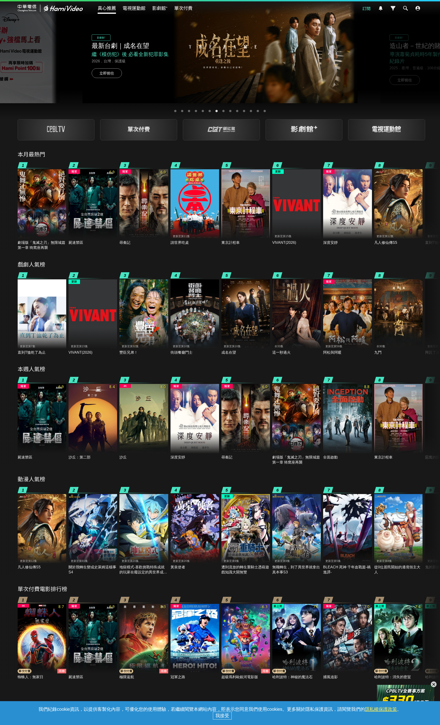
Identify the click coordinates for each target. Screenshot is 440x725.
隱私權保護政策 (381, 709)
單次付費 (183, 8)
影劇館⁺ (160, 8)
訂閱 (366, 8)
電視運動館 (134, 8)
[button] (175, 111)
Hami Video (50, 8)
